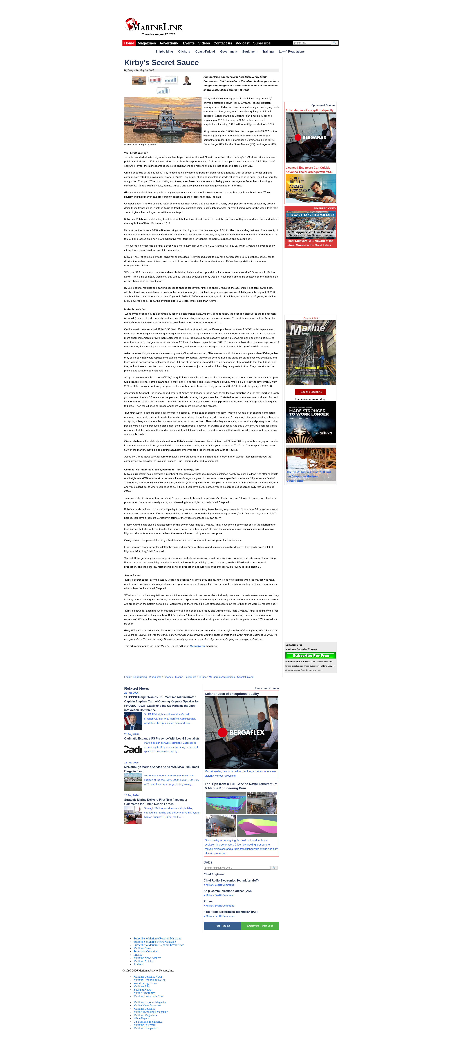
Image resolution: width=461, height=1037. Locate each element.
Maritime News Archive (147, 957)
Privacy (138, 954)
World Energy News (145, 983)
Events (189, 43)
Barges (202, 676)
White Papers (141, 1018)
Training (268, 51)
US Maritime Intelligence (148, 1021)
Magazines (147, 43)
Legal (127, 676)
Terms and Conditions (146, 951)
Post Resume (222, 925)
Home (129, 43)
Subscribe (261, 43)
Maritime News (142, 948)
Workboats (155, 676)
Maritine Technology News (149, 979)
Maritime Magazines (145, 1015)
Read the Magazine (310, 391)
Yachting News (142, 989)
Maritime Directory (144, 1024)
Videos (204, 43)
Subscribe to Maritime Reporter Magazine (157, 938)
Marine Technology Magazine (151, 1011)
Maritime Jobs (142, 986)
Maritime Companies (145, 1028)
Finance (168, 676)
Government (228, 51)
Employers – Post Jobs (260, 925)
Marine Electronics (144, 992)
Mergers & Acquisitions (222, 676)
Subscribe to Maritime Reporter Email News (159, 944)
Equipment (249, 51)
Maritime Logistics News (148, 976)
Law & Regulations (292, 51)
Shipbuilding (164, 51)
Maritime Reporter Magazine (150, 1002)
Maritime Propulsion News (149, 996)
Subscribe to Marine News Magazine (155, 941)
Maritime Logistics (144, 1008)
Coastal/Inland (205, 51)
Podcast (243, 43)
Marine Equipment (185, 676)
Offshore (184, 51)
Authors (138, 964)
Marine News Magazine (147, 1005)
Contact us (223, 43)
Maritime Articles (143, 961)
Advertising (169, 43)
